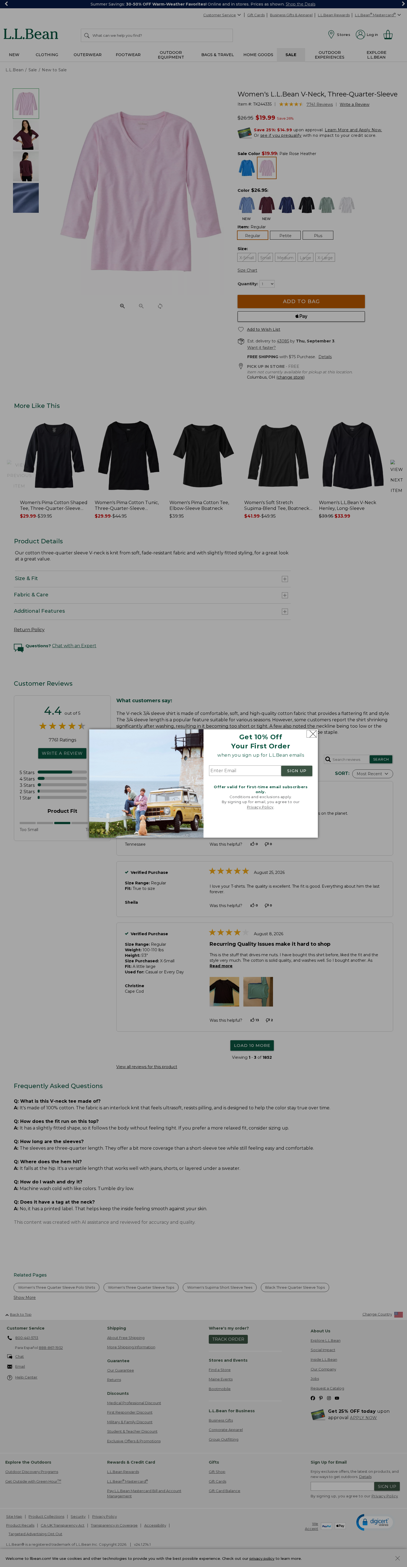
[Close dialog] (311, 733)
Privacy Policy (260, 807)
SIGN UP (296, 770)
